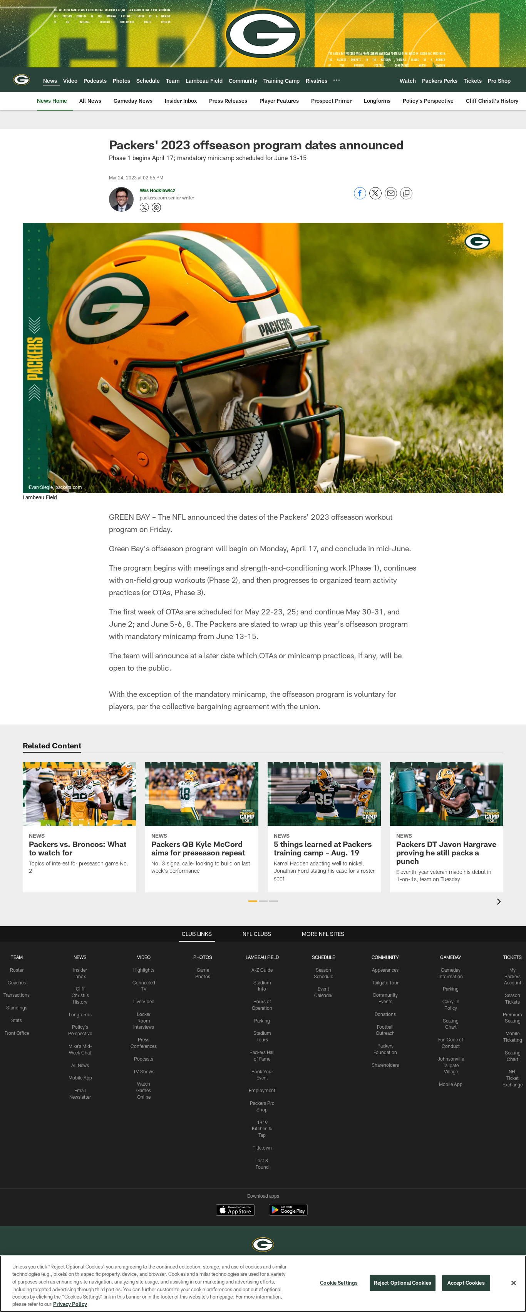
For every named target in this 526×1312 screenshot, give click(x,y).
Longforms (80, 1014)
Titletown (262, 1147)
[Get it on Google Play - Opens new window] (288, 1213)
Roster (16, 969)
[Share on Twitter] (375, 197)
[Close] (513, 1283)
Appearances (385, 969)
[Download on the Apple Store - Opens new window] (235, 1210)
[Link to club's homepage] (21, 79)
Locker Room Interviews (143, 1020)
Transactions (16, 994)
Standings (16, 1007)
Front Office (17, 1033)
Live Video (143, 1001)
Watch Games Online (143, 1090)
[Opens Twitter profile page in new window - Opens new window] (144, 207)
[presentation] (500, 903)
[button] (253, 901)
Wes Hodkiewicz (157, 190)
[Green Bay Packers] (263, 1245)
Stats (16, 1020)
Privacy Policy (70, 1304)
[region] (263, 1283)
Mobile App (80, 1077)
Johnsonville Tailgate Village (450, 1065)
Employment (262, 1090)
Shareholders (385, 1065)
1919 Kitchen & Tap (262, 1129)
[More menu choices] (336, 80)
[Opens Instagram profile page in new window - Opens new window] (156, 207)
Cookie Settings (339, 1283)
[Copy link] (406, 193)
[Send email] (391, 197)
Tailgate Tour (385, 982)
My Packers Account (512, 976)
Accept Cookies (466, 1283)
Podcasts (143, 1058)
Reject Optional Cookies (402, 1283)
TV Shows (143, 1071)
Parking (262, 1020)
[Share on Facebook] (360, 197)
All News (80, 1065)
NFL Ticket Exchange (513, 1078)
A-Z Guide (262, 969)
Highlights (143, 969)
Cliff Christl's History (80, 995)
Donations (385, 1014)
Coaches (17, 982)
